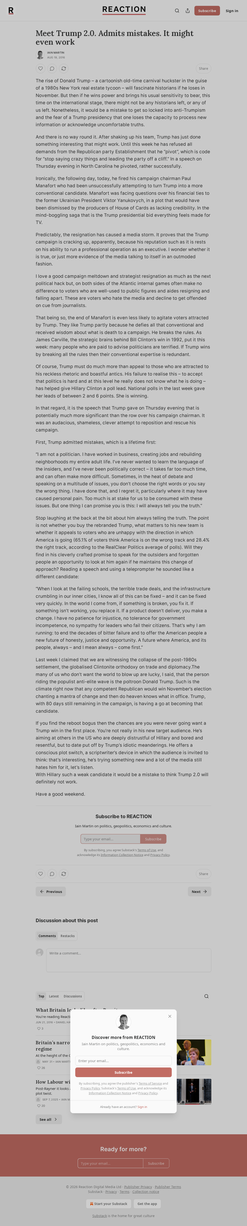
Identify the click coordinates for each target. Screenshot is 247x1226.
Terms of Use (126, 1088)
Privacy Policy (90, 1088)
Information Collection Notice (110, 1093)
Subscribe (123, 1072)
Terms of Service (150, 1083)
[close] (170, 1016)
